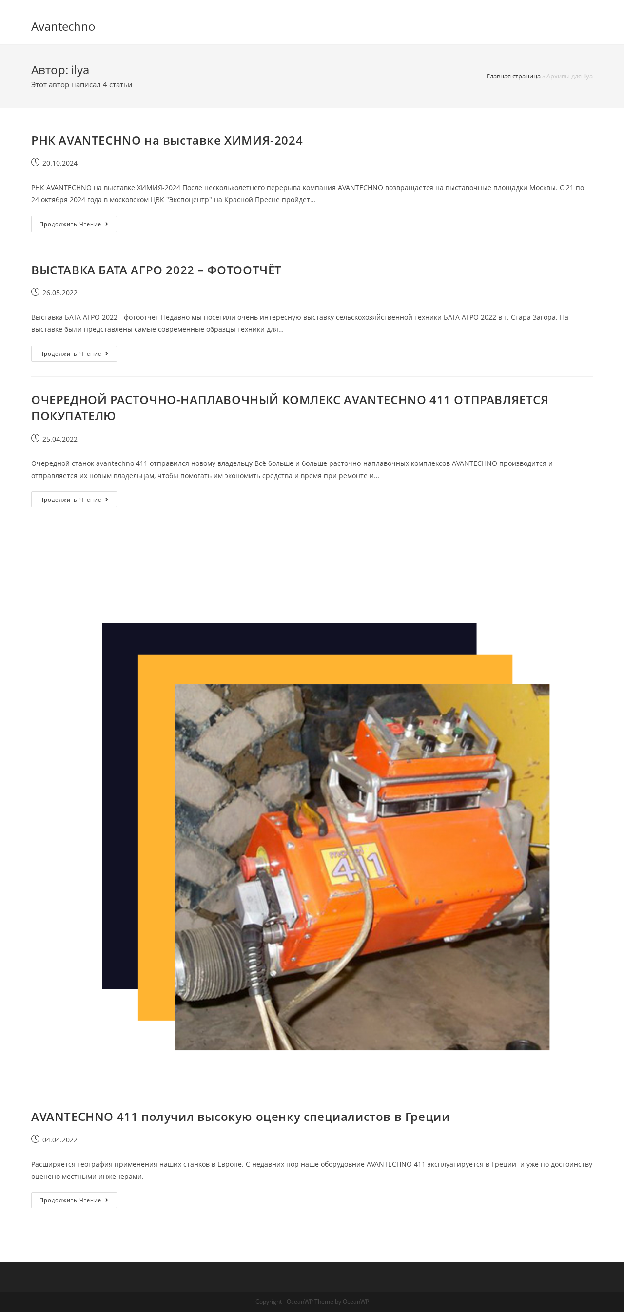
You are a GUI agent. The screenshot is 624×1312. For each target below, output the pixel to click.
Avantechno (63, 26)
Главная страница (514, 76)
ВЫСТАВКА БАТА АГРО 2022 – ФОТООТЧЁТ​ (156, 270)
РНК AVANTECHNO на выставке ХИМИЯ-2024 (167, 140)
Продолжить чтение (78, 222)
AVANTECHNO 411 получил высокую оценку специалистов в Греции (240, 1116)
